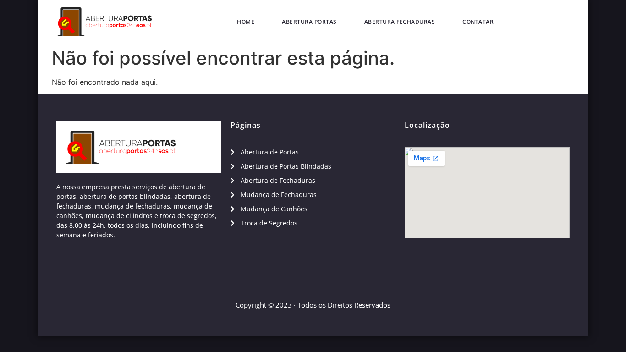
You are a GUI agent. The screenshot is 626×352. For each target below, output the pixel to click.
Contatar (478, 22)
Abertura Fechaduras (399, 22)
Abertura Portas (309, 22)
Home (245, 22)
